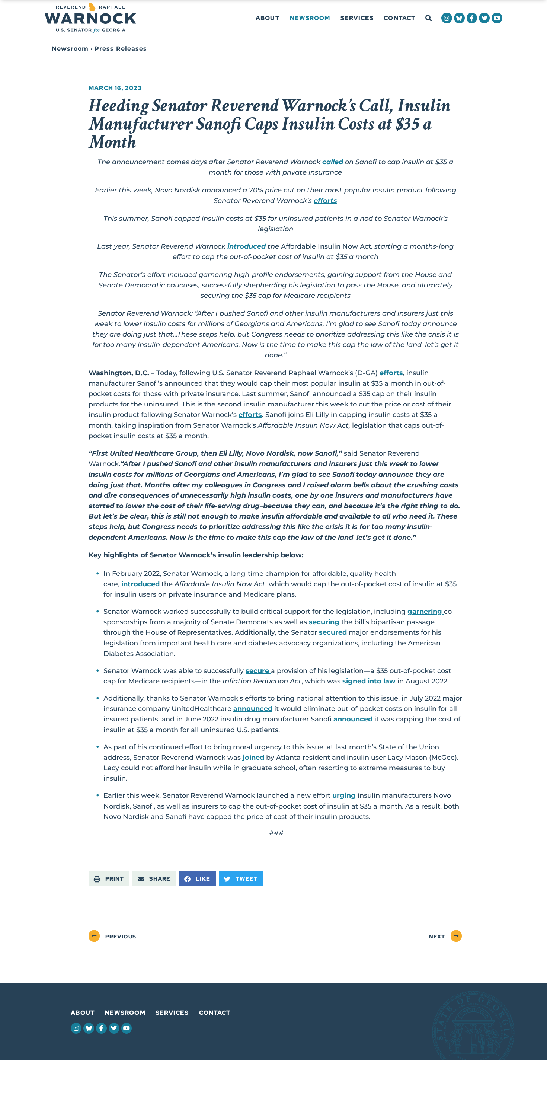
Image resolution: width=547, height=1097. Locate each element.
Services (357, 18)
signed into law (369, 681)
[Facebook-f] (472, 18)
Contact (400, 18)
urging (345, 795)
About (268, 18)
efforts (325, 200)
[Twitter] (484, 18)
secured (334, 632)
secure (258, 671)
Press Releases (121, 48)
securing (325, 622)
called (332, 162)
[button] (428, 18)
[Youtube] (497, 18)
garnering (425, 611)
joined (253, 757)
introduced (246, 246)
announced (252, 708)
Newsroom (310, 18)
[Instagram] (446, 18)
